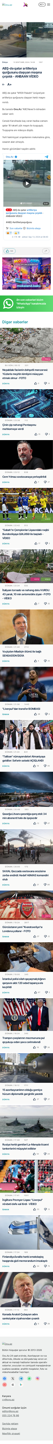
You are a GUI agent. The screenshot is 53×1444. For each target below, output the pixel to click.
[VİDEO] (26, 505)
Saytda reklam (10, 1423)
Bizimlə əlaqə (9, 1428)
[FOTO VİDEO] (26, 565)
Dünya (6, 384)
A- (3, 84)
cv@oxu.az (8, 1399)
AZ (41, 4)
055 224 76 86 (10, 1415)
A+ (9, 84)
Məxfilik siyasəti (11, 1433)
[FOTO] (26, 345)
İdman (5, 714)
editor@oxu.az (10, 1411)
